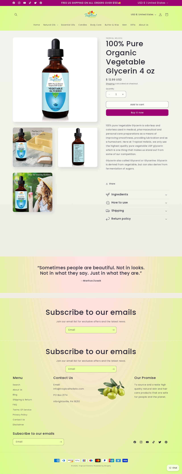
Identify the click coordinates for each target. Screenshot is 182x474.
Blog (15, 394)
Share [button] (112, 183)
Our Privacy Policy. (90, 256)
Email (53, 222)
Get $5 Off (91, 264)
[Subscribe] (113, 330)
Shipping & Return (22, 399)
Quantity (110, 88)
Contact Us (19, 419)
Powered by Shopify (102, 466)
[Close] (132, 202)
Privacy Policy (20, 414)
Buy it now (137, 112)
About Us (17, 389)
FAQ (15, 404)
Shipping (110, 83)
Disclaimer (18, 424)
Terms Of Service (22, 409)
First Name (56, 236)
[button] (16, 14)
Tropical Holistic (86, 466)
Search (16, 384)
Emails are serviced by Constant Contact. (66, 256)
